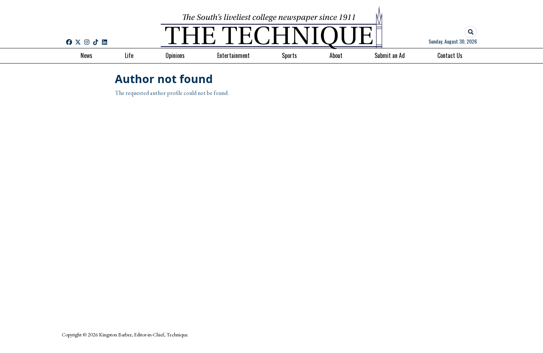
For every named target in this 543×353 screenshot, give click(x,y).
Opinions (175, 55)
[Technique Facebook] (69, 42)
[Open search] (471, 32)
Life (129, 55)
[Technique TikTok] (96, 42)
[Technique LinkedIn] (104, 42)
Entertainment (233, 55)
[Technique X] (78, 42)
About (335, 55)
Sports (289, 55)
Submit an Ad (390, 55)
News (86, 55)
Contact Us (449, 55)
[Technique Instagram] (87, 42)
